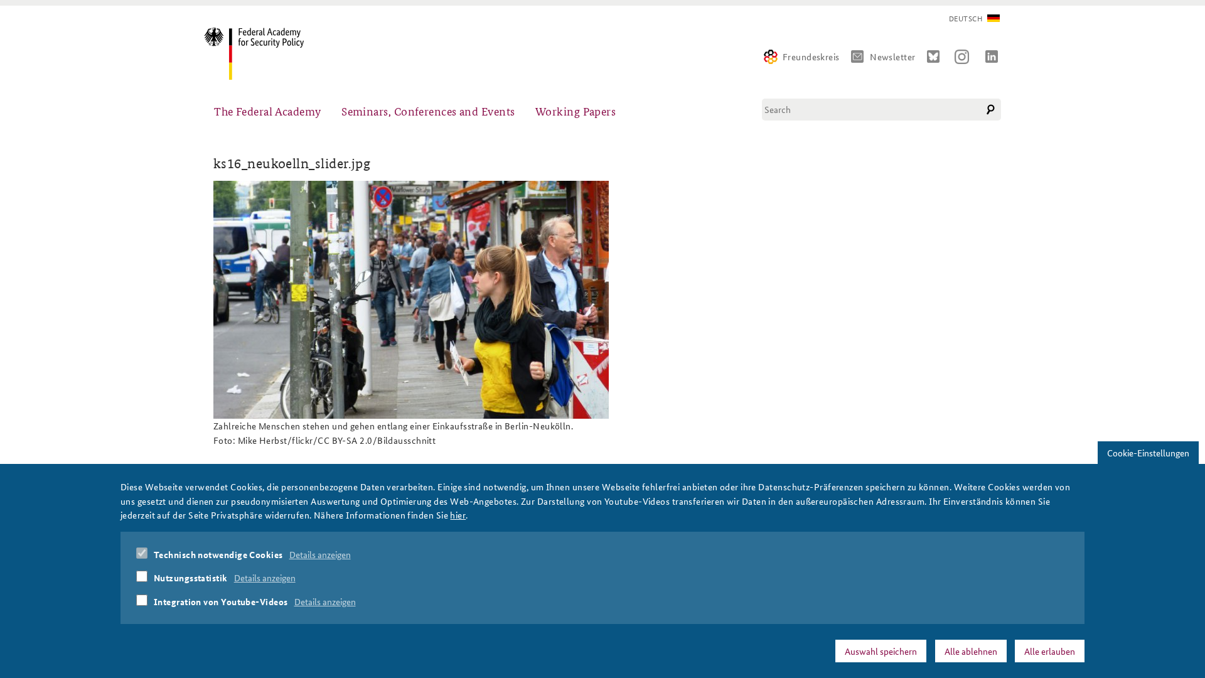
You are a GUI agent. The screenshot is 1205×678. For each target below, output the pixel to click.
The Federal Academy (267, 111)
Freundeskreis (811, 56)
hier (458, 514)
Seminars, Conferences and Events (428, 111)
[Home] (259, 54)
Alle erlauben (1049, 651)
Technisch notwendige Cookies (218, 554)
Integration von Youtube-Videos (221, 601)
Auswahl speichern (881, 651)
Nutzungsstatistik (191, 577)
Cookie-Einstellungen (1148, 452)
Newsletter (893, 56)
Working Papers (575, 111)
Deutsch (965, 18)
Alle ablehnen (971, 651)
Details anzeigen (320, 554)
